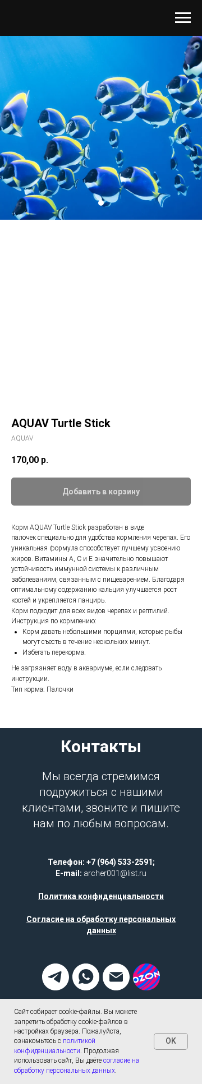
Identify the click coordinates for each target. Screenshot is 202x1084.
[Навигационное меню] (183, 18)
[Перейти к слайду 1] (101, 474)
